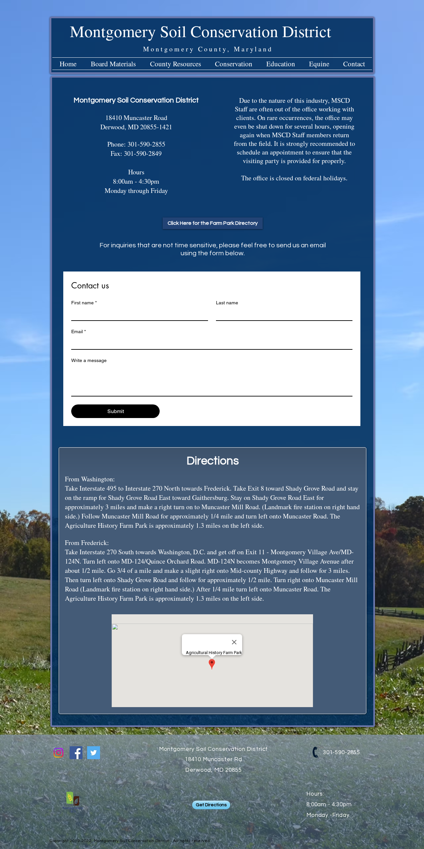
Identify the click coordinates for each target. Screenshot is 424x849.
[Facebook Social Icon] (76, 752)
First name (84, 302)
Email (78, 331)
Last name (227, 302)
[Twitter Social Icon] (93, 752)
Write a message (89, 360)
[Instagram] (58, 752)
